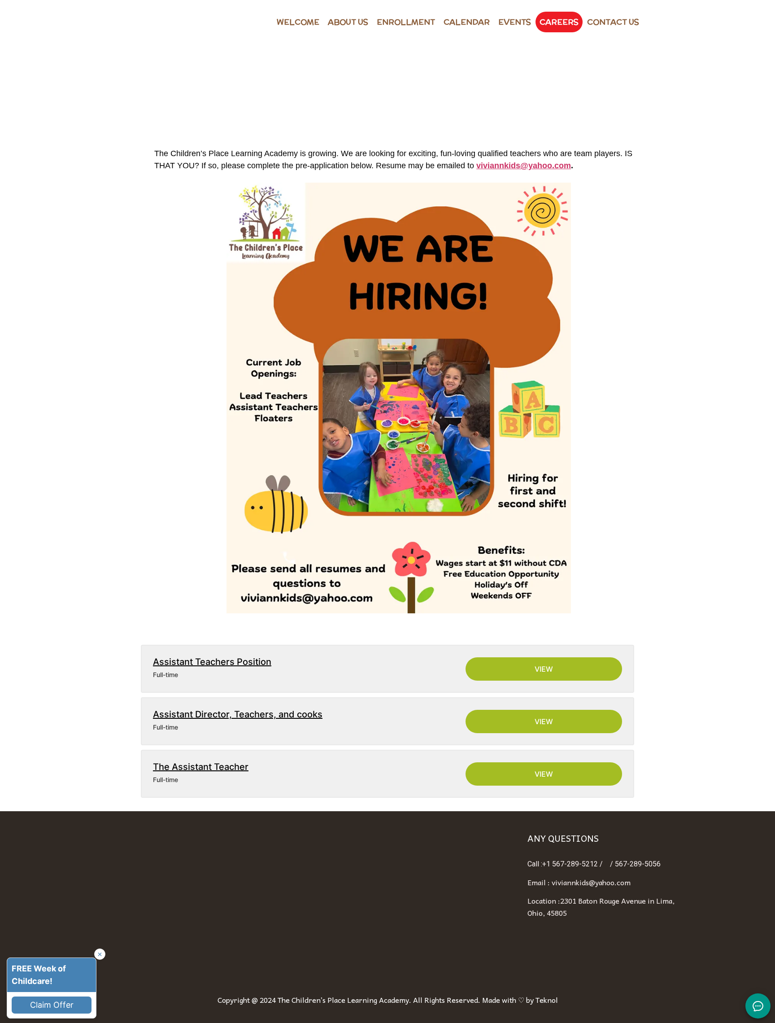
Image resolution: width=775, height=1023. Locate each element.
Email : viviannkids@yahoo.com (579, 882)
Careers (559, 22)
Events (514, 22)
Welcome (298, 22)
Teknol (547, 1000)
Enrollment (406, 22)
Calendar (467, 22)
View (544, 669)
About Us (348, 22)
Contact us (613, 22)
